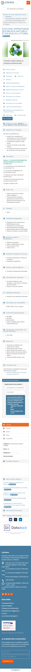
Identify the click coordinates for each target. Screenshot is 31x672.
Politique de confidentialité (10, 608)
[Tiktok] (11, 594)
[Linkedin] (6, 594)
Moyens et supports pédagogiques (15, 86)
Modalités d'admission (11, 100)
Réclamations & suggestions (10, 611)
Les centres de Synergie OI (10, 616)
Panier (7, 435)
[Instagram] (8, 594)
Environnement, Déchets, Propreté (16, 18)
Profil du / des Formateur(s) (13, 93)
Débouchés (8, 115)
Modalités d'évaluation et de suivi (14, 89)
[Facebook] (10, 519)
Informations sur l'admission (13, 96)
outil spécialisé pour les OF (15, 533)
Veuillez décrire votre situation (13, 384)
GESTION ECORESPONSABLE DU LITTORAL (15, 487)
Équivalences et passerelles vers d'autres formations (13, 110)
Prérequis (8, 79)
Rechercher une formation (16, 8)
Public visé (20, 76)
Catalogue (8, 16)
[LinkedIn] (20, 519)
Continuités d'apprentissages (13, 106)
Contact (7, 431)
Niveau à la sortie (10, 69)
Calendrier (8, 428)
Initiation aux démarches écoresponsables (14, 498)
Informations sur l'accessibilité (13, 103)
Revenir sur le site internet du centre (14, 14)
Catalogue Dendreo (8, 603)
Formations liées (21, 115)
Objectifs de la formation (12, 73)
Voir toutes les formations (14, 510)
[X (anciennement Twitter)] (15, 519)
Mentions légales (7, 606)
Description (9, 76)
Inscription (8, 118)
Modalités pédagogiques (13, 83)
